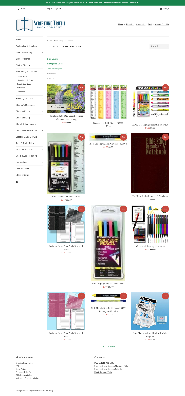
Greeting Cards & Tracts (29, 137)
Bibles (29, 40)
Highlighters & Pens (25, 80)
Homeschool (29, 162)
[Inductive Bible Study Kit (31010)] (150, 224)
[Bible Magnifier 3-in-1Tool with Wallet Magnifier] (150, 311)
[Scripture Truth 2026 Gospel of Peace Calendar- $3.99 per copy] (66, 98)
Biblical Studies (29, 65)
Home (120, 24)
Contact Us (140, 24)
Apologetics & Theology (29, 46)
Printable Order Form (24, 372)
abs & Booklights (55, 69)
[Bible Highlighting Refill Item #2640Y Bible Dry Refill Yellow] (108, 298)
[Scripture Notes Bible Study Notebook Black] (66, 224)
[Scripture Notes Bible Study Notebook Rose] (66, 311)
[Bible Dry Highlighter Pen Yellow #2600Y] (108, 137)
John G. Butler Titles (29, 143)
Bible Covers (22, 76)
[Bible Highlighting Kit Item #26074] (108, 243)
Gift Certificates (22, 169)
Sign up (58, 9)
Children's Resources (29, 105)
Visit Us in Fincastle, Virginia (27, 378)
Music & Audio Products (29, 156)
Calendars (21, 91)
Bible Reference (29, 59)
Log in (49, 9)
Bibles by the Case (29, 99)
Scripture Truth (34, 391)
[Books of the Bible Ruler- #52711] (108, 102)
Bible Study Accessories (29, 71)
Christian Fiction (29, 111)
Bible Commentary (29, 52)
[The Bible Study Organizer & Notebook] (150, 163)
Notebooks (21, 88)
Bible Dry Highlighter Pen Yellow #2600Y (108, 144)
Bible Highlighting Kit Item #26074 (108, 283)
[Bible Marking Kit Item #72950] (66, 163)
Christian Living (29, 118)
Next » (112, 346)
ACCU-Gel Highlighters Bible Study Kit (150, 125)
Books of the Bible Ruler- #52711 (108, 123)
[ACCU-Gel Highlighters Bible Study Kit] (150, 103)
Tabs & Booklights (24, 84)
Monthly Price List (162, 24)
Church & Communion (29, 124)
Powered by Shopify (46, 391)
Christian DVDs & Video (29, 130)
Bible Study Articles (24, 375)
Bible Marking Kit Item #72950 (66, 196)
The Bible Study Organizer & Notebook (150, 196)
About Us (130, 24)
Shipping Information (24, 363)
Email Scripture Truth (103, 372)
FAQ (150, 24)
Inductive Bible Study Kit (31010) (150, 246)
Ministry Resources (29, 150)
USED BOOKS (22, 175)
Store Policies (21, 369)
